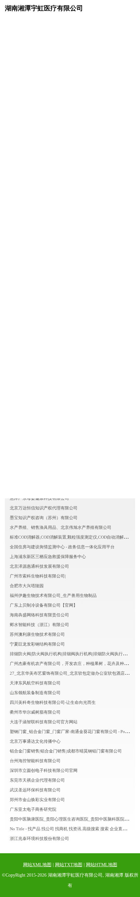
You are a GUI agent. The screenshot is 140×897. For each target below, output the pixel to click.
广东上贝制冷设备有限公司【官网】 (43, 605)
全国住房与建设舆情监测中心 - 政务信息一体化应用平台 (62, 546)
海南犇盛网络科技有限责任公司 (39, 614)
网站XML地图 (37, 864)
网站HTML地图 (101, 864)
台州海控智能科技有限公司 (35, 760)
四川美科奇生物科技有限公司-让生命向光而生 (53, 702)
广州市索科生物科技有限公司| (38, 576)
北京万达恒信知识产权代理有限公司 (43, 508)
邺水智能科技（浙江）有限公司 (39, 624)
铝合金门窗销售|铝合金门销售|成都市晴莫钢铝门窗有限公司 (66, 751)
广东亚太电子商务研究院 (33, 809)
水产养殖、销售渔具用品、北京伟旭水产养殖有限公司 (60, 527)
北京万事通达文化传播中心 (35, 741)
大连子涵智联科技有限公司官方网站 (43, 721)
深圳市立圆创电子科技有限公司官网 (43, 770)
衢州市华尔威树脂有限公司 (35, 712)
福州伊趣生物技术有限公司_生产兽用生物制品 (53, 595)
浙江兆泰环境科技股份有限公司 (39, 838)
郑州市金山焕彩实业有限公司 (37, 799)
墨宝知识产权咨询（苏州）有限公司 (43, 517)
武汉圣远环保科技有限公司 (35, 789)
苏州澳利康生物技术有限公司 (37, 634)
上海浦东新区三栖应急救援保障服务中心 (48, 556)
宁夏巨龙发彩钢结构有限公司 (37, 644)
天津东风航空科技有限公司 (35, 683)
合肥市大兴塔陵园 (27, 585)
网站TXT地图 (68, 864)
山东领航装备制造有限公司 (35, 692)
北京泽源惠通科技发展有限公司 (39, 566)
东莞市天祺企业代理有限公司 (37, 780)
